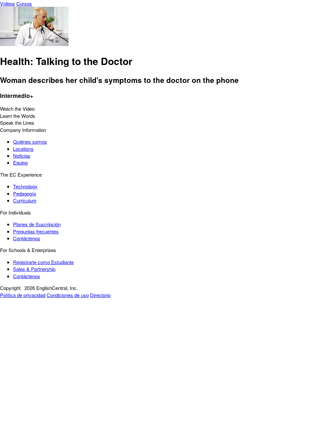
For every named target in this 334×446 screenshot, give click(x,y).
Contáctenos (26, 238)
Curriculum (25, 200)
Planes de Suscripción (37, 224)
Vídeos (7, 3)
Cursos (24, 3)
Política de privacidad (22, 295)
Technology (25, 186)
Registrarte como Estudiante (43, 262)
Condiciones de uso (68, 295)
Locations (23, 148)
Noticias (21, 155)
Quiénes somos (30, 141)
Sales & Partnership (34, 268)
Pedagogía (24, 193)
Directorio (100, 295)
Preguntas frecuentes (36, 231)
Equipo (20, 162)
